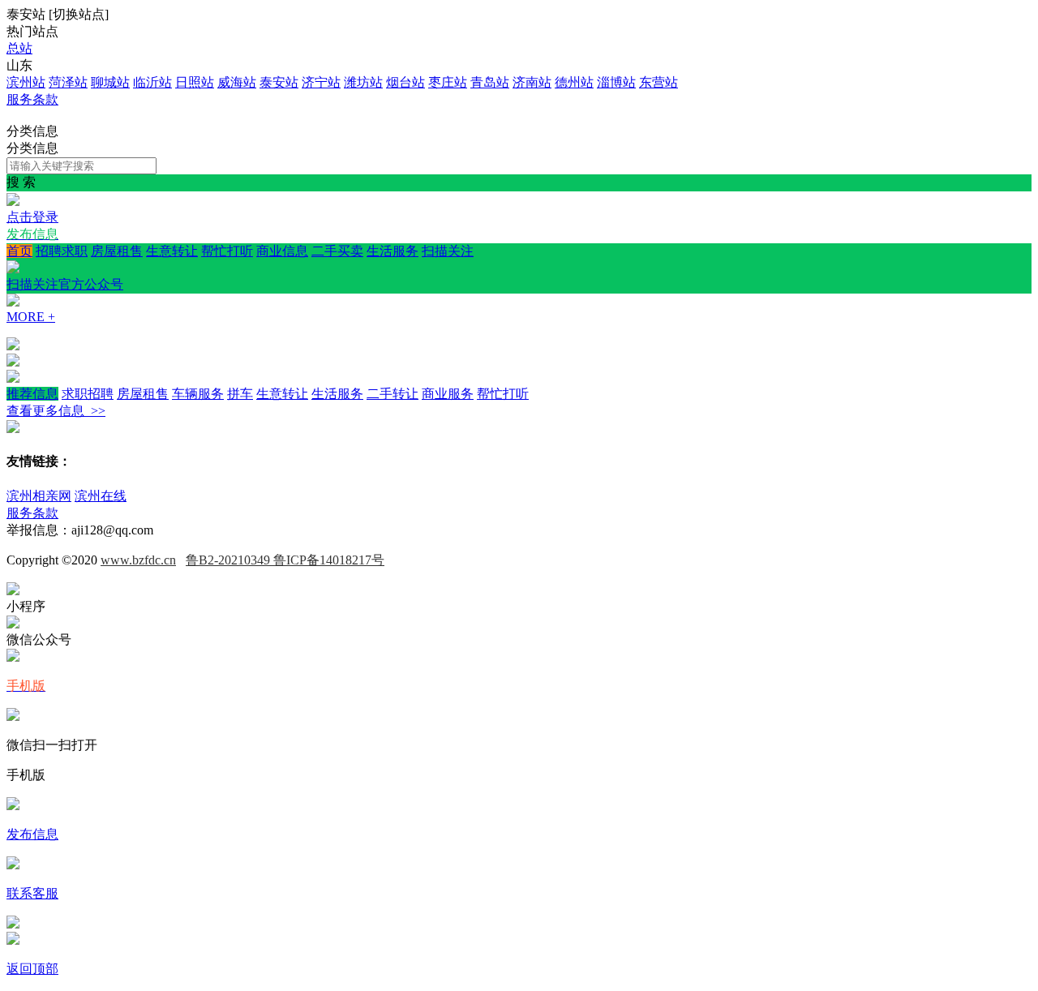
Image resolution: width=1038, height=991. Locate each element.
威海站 (236, 82)
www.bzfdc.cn (138, 560)
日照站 (194, 82)
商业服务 (448, 394)
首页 (19, 251)
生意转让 (172, 251)
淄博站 (616, 82)
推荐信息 (32, 394)
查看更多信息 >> (55, 411)
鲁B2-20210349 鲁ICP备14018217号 (285, 560)
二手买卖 (337, 251)
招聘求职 (62, 251)
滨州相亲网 (38, 496)
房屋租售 (117, 251)
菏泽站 (68, 82)
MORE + (30, 317)
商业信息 (282, 251)
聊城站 (110, 82)
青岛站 (489, 82)
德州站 (574, 82)
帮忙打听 (227, 251)
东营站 (658, 82)
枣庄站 (447, 82)
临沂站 (152, 82)
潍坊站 (363, 82)
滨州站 (25, 82)
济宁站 (321, 82)
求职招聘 (88, 394)
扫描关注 (240, 267)
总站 (19, 48)
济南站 (532, 82)
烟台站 (405, 82)
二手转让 (392, 394)
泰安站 (279, 82)
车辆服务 (198, 394)
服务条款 (32, 99)
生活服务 (392, 251)
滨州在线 (101, 496)
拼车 (240, 394)
